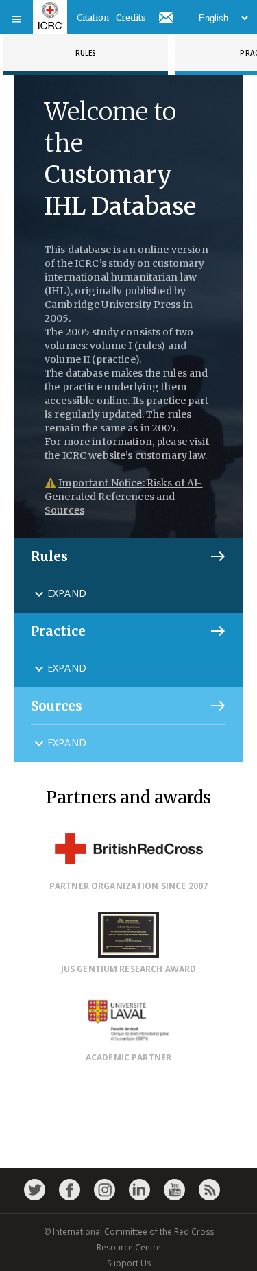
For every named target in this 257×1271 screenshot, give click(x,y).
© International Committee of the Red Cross (129, 1231)
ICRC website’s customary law (134, 455)
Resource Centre (129, 1247)
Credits (131, 17)
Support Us (129, 1263)
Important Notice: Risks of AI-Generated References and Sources (123, 496)
